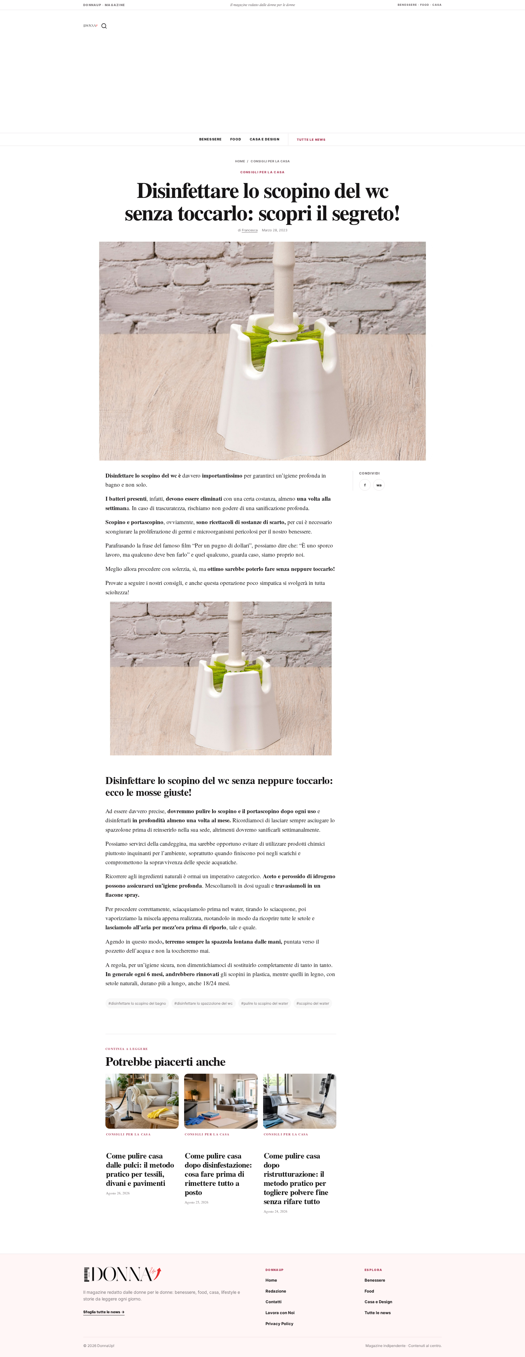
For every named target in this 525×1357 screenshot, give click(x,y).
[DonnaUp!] (90, 25)
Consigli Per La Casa (270, 161)
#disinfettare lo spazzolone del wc (203, 1003)
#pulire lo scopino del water (264, 1003)
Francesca (250, 230)
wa (379, 485)
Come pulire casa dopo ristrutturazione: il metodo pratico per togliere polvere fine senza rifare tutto (296, 1178)
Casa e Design (264, 139)
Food (235, 139)
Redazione (276, 1291)
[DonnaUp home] (122, 1274)
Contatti (274, 1301)
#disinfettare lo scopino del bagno (137, 1003)
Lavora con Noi (280, 1312)
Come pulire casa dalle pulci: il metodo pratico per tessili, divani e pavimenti (140, 1169)
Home (240, 161)
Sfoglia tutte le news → (104, 1312)
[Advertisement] (262, 87)
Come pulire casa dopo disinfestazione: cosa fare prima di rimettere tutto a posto (218, 1174)
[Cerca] (104, 26)
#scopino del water (313, 1003)
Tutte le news (311, 139)
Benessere (210, 139)
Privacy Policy (279, 1323)
